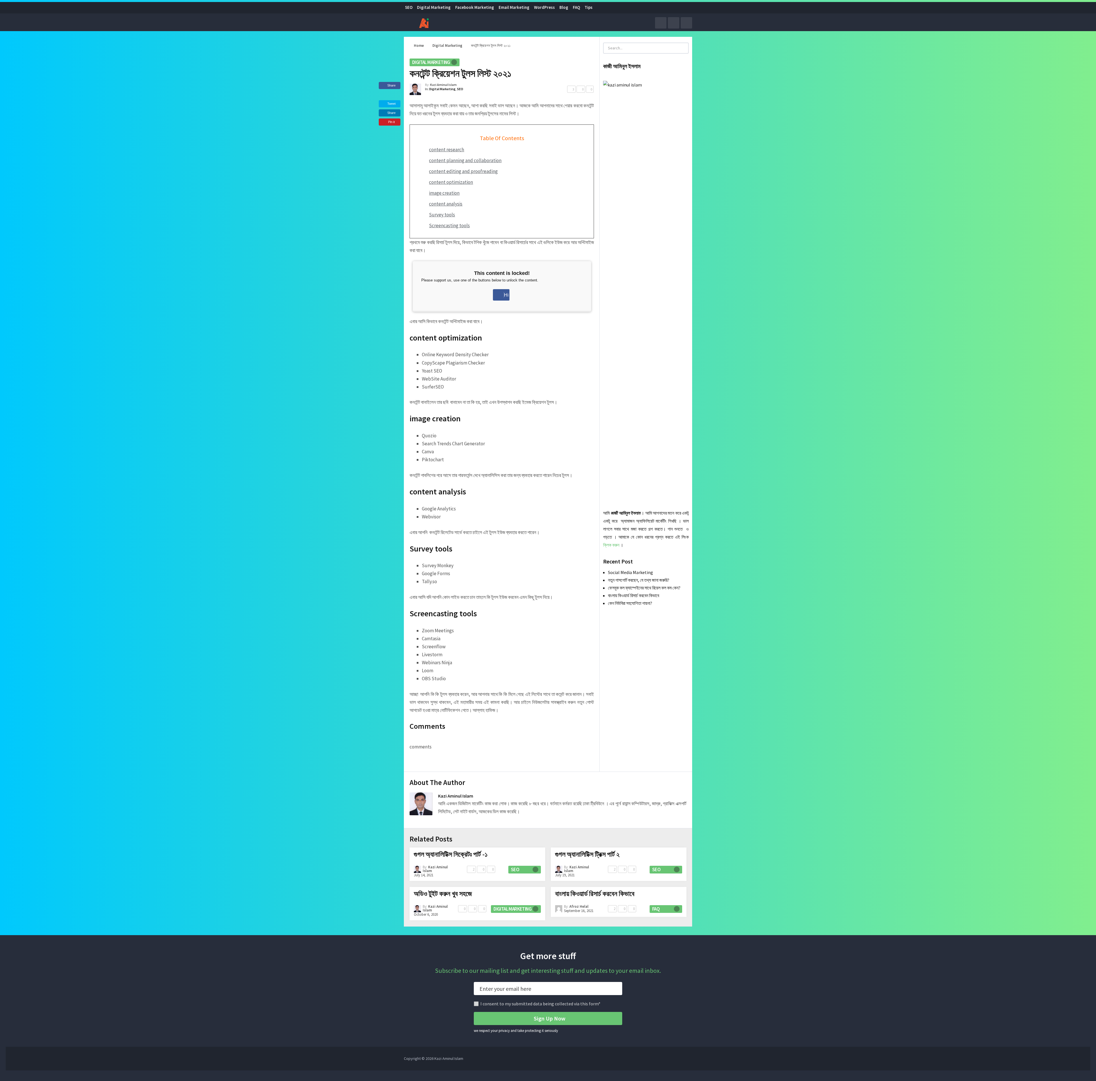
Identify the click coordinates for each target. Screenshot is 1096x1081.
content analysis (445, 204)
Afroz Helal (579, 906)
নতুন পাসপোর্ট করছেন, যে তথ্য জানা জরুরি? (638, 580)
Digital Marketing (434, 7)
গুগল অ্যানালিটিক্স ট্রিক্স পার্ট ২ (587, 854)
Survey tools (442, 215)
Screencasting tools (449, 225)
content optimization (451, 182)
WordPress (544, 7)
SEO (408, 7)
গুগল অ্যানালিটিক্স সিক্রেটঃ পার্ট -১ (450, 854)
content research (446, 149)
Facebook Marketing (474, 7)
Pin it (391, 122)
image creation (444, 193)
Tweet (391, 103)
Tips (589, 7)
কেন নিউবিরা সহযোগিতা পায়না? (630, 603)
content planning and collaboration (465, 160)
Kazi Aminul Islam (443, 84)
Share (391, 85)
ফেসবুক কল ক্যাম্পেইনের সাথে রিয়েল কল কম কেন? (644, 588)
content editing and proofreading (463, 171)
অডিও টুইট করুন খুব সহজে (443, 893)
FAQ (576, 7)
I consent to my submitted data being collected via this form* (540, 1003)
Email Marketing (514, 7)
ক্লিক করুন (611, 545)
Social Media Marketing (630, 572)
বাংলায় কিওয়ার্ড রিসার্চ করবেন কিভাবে (633, 595)
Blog (563, 7)
